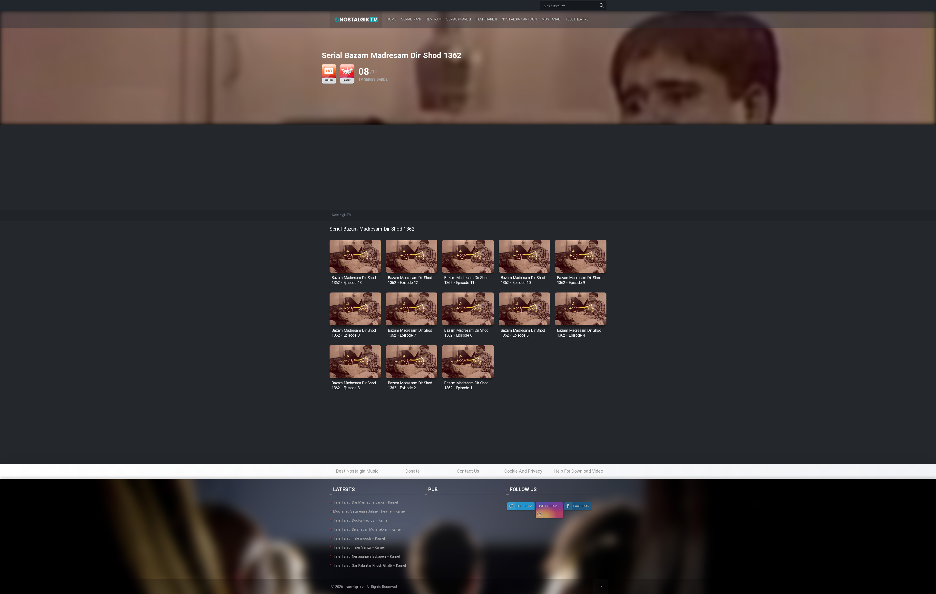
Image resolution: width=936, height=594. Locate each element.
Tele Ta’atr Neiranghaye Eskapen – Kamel (366, 556)
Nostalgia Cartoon (519, 19)
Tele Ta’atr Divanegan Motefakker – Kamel (367, 529)
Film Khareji (486, 19)
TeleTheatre (576, 19)
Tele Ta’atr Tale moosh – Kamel (359, 538)
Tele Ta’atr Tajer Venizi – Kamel (359, 547)
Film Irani (433, 19)
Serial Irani (411, 19)
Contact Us (468, 471)
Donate (413, 471)
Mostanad (551, 19)
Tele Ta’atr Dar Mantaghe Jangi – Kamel (365, 502)
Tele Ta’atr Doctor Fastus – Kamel (360, 520)
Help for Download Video (578, 471)
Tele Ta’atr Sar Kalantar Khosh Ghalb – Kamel (369, 565)
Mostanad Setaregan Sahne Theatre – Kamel (369, 511)
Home (391, 19)
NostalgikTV (355, 587)
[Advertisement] (468, 159)
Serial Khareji (458, 19)
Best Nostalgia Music (357, 471)
